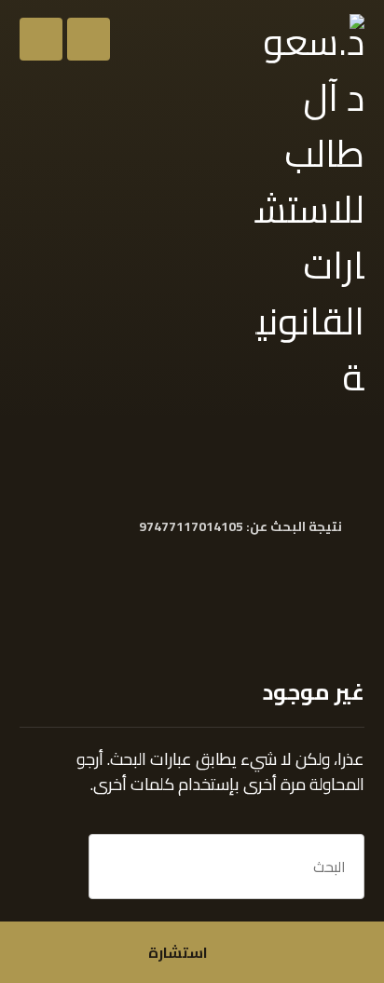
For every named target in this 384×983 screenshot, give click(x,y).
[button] (41, 39)
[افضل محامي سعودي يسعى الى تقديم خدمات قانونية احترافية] (307, 209)
